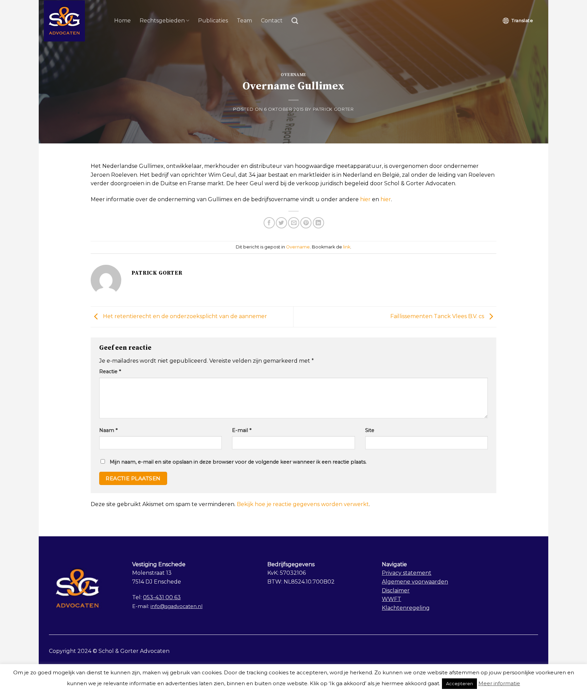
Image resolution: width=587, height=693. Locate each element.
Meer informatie (499, 683)
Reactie (110, 371)
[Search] (294, 20)
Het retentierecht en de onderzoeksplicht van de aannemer (184, 316)
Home (122, 20)
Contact (272, 20)
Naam (108, 430)
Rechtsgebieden (162, 20)
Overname (293, 74)
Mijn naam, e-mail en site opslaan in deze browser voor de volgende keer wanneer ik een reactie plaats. (238, 462)
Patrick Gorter (333, 109)
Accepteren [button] (459, 683)
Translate (522, 20)
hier (365, 199)
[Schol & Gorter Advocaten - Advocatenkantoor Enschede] (74, 20)
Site (369, 430)
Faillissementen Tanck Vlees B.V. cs (437, 316)
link (346, 246)
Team (244, 20)
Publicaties (213, 20)
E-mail (241, 430)
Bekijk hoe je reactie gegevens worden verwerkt (303, 504)
